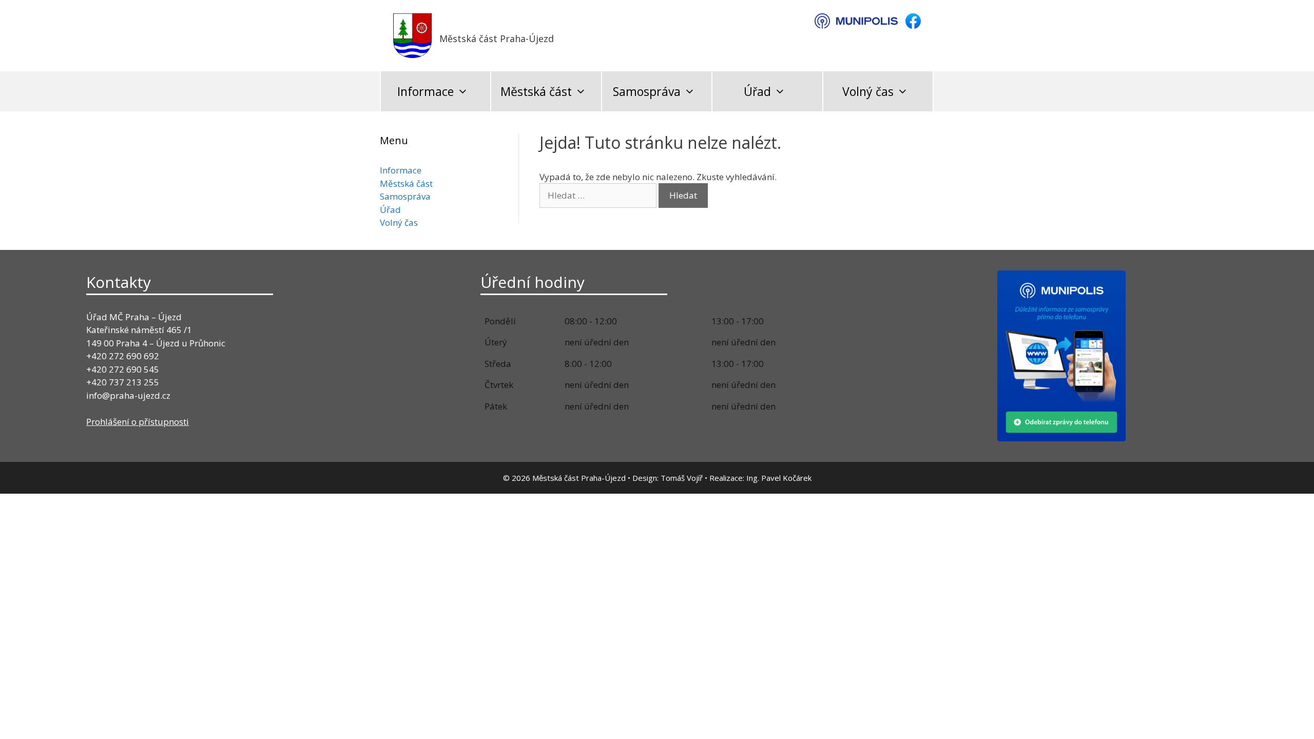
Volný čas (868, 91)
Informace (425, 91)
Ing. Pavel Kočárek (778, 478)
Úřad (757, 91)
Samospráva (647, 91)
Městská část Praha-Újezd (496, 38)
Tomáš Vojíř (682, 478)
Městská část (536, 91)
